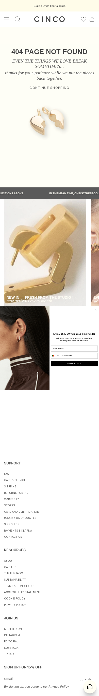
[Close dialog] (95, 309)
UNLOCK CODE (74, 364)
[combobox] (55, 355)
